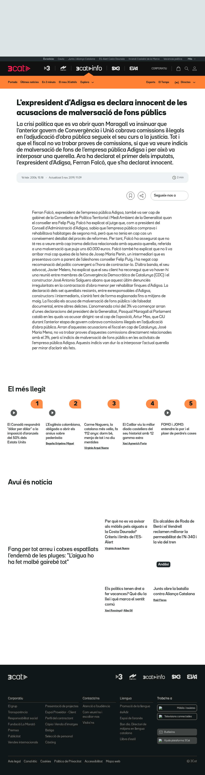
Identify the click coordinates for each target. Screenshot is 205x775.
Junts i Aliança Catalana (81, 59)
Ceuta (61, 59)
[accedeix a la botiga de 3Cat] (179, 68)
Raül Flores (160, 600)
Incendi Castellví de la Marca (144, 59)
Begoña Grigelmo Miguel (60, 443)
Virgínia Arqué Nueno (96, 448)
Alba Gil (128, 610)
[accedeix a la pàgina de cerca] (187, 68)
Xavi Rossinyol (113, 610)
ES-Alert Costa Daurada (112, 59)
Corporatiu (159, 68)
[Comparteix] (142, 196)
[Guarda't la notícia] (131, 196)
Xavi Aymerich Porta (135, 443)
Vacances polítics (173, 59)
